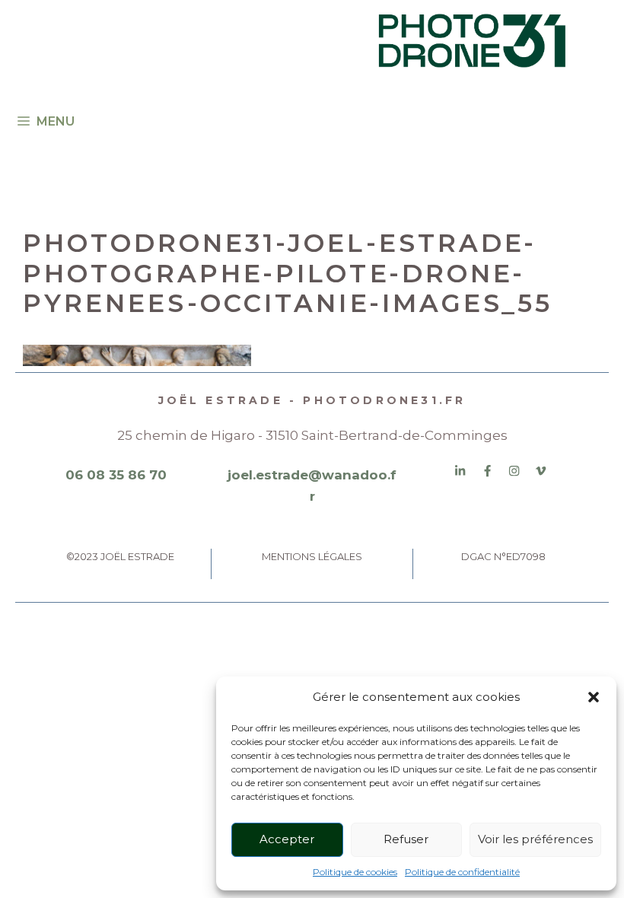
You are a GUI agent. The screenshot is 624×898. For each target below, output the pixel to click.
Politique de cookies (355, 871)
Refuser (406, 839)
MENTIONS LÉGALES (312, 556)
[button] (593, 697)
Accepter (286, 839)
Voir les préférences (535, 839)
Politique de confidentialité (462, 871)
